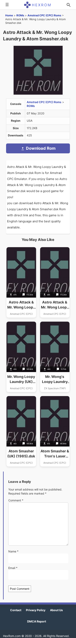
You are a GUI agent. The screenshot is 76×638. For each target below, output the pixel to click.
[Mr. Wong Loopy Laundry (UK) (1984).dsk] (21, 357)
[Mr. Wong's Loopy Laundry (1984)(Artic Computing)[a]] (55, 357)
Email (12, 568)
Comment (15, 500)
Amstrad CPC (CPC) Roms (44, 15)
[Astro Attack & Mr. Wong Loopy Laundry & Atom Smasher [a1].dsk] (21, 282)
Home (9, 15)
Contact (15, 610)
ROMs (20, 15)
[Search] (68, 4)
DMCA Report (36, 621)
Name (13, 551)
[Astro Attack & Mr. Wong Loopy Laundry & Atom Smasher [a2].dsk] (55, 282)
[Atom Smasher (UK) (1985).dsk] (21, 431)
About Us (56, 610)
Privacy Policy (35, 610)
